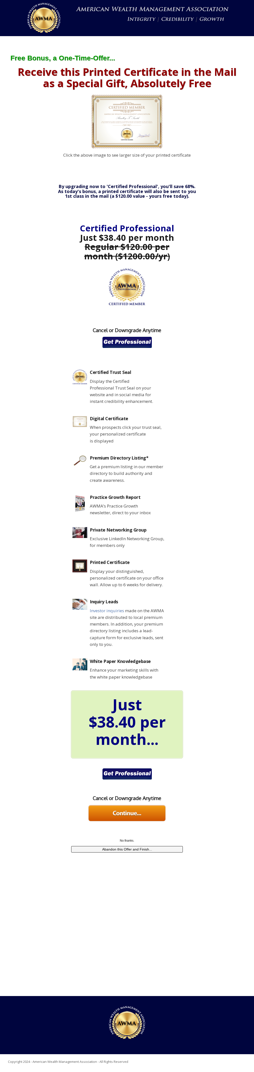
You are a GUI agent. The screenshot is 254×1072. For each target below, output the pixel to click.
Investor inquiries (107, 610)
